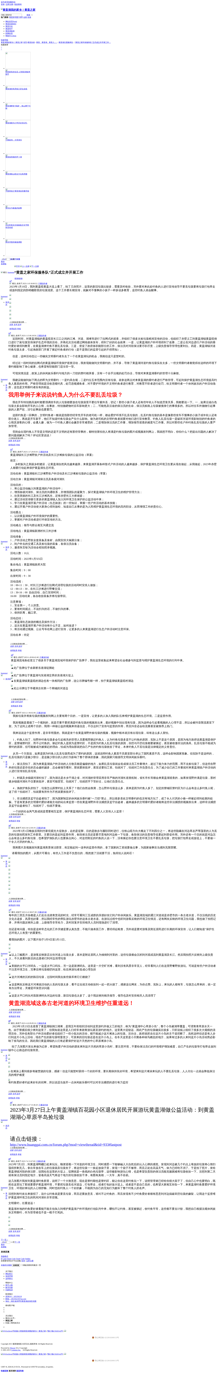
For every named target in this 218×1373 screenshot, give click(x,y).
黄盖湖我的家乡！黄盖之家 (12, 42)
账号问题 (9, 1287)
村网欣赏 (9, 33)
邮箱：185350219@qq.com (15, 1299)
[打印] (17, 266)
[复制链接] (18, 278)
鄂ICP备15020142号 (55, 1331)
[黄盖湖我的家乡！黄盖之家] (18, 9)
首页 (25, 42)
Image (9, 1259)
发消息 (6, 387)
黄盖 (17, 17)
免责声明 (9, 1276)
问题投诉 (9, 1290)
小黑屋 (21, 1331)
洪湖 (29, 17)
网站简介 (9, 1274)
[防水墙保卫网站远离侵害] (65, 1331)
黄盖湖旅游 (10, 31)
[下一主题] (34, 266)
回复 (11, 325)
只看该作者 (42, 283)
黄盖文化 (9, 26)
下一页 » (4, 1240)
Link (13, 1259)
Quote (18, 1259)
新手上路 (9, 1285)
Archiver (9, 1331)
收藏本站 (11, 2)
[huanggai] (2, 272)
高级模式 (4, 1256)
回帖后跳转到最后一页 (32, 1265)
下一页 (17, 259)
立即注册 (9, 4)
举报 (19, 329)
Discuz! (13, 1348)
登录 (3, 4)
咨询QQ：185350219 (13, 1296)
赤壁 (21, 17)
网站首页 (11, 21)
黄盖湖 (12, 17)
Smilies (27, 1259)
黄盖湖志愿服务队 (66, 42)
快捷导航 (4, 40)
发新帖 (3, 264)
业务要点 (9, 1278)
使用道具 (13, 329)
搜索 (28, 15)
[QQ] (3, 1331)
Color (5, 1259)
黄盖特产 (9, 29)
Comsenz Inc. (16, 1350)
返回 (3, 261)
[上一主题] (24, 266)
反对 (19, 325)
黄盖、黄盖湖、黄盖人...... (46, 42)
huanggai (11, 272)
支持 (16, 325)
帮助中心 (10, 36)
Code (23, 1259)
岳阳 (25, 17)
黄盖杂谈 (10, 24)
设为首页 (4, 2)
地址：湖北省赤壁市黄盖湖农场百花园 (20, 1301)
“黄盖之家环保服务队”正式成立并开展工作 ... (93, 42)
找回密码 (18, 4)
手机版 (15, 1331)
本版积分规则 (6, 1265)
